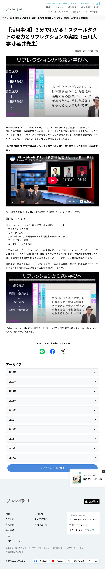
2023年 (12, 400)
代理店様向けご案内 (88, 3)
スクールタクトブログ (80, 530)
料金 (96, 7)
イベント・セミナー (58, 11)
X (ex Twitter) (79, 561)
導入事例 (72, 7)
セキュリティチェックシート (74, 548)
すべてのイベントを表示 (52, 468)
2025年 (12, 381)
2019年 (12, 438)
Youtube (60, 561)
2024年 (12, 391)
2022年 (12, 410)
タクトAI (59, 7)
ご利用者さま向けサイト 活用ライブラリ (59, 3)
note (95, 561)
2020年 (12, 429)
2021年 (12, 419)
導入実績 (85, 7)
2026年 (12, 372)
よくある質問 (91, 11)
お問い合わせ (41, 524)
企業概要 (9, 548)
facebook (43, 561)
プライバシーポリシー (41, 548)
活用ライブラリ (77, 524)
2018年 (12, 448)
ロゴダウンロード (22, 548)
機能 (48, 7)
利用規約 (57, 548)
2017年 (12, 457)
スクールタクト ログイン (81, 519)
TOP (4, 18)
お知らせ (76, 11)
